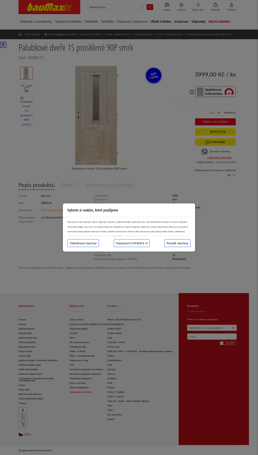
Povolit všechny (177, 243)
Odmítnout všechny (83, 243)
